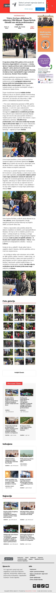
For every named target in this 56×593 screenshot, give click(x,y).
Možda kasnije (29, 9)
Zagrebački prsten (39, 559)
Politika (7, 435)
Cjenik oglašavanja (35, 577)
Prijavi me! (40, 9)
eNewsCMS (28, 591)
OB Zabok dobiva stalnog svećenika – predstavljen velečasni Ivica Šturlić (11, 461)
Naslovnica (20, 557)
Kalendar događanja (22, 560)
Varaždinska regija (19, 15)
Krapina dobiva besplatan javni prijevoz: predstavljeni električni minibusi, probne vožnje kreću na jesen (11, 401)
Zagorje (7, 410)
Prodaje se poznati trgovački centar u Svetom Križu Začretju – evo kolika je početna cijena (26, 482)
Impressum (33, 569)
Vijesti (26, 557)
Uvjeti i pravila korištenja (37, 571)
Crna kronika (23, 464)
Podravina (40, 557)
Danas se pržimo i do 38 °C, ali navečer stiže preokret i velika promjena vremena (11, 482)
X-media (34, 591)
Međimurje (22, 410)
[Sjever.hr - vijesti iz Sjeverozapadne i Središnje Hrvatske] (8, 559)
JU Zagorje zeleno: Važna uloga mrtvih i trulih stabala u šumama (26, 428)
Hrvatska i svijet (9, 486)
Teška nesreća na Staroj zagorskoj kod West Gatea (26, 460)
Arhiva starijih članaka (36, 579)
